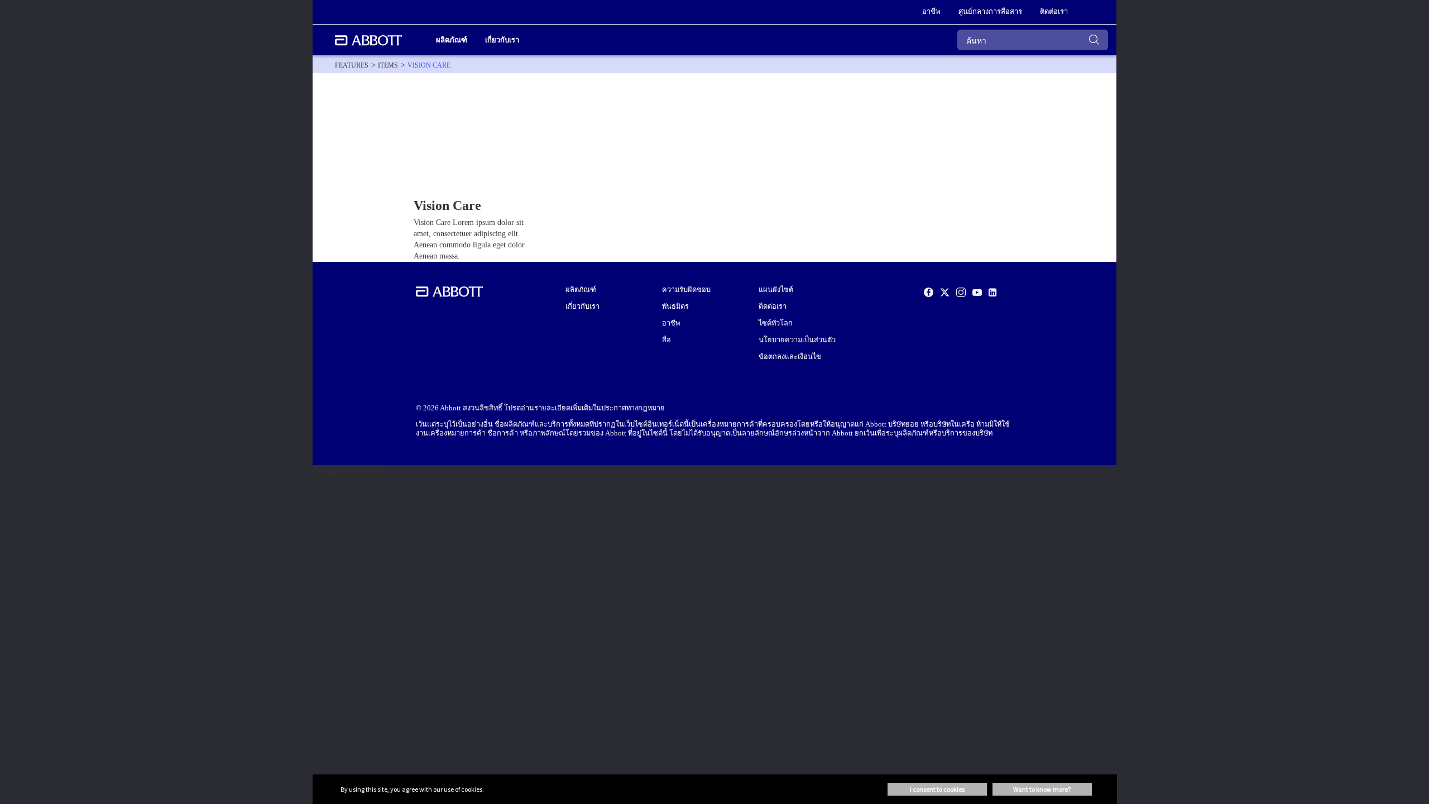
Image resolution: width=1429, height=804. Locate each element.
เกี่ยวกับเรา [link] (502, 40)
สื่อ (666, 340)
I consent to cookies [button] (937, 789)
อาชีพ (671, 323)
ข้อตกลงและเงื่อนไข (790, 357)
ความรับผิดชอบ (686, 290)
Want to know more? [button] (1042, 789)
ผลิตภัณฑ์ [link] (451, 40)
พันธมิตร (675, 306)
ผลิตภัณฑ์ (580, 290)
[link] (351, 65)
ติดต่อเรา (773, 306)
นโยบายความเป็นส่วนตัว (797, 340)
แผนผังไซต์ (776, 290)
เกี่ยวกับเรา (582, 306)
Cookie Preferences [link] (347, 471)
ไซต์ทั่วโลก (776, 323)
